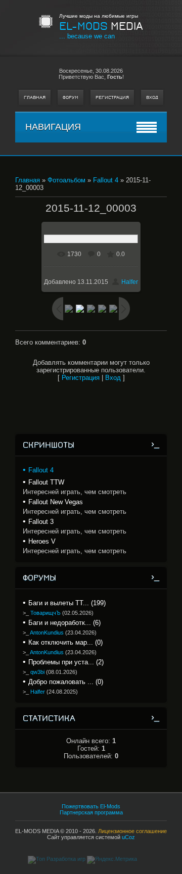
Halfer (129, 281)
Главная (35, 97)
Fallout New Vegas (55, 502)
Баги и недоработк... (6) (64, 622)
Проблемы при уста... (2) (66, 662)
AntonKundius (47, 632)
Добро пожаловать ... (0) (65, 682)
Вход (152, 97)
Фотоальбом (66, 180)
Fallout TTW (46, 482)
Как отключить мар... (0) (65, 642)
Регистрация (112, 97)
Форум (70, 97)
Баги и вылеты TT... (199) (67, 603)
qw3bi (37, 672)
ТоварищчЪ (45, 613)
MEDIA (101, 26)
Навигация (53, 127)
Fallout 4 (105, 180)
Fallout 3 (41, 521)
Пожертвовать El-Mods (91, 806)
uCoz (128, 837)
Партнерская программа (91, 812)
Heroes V (42, 541)
